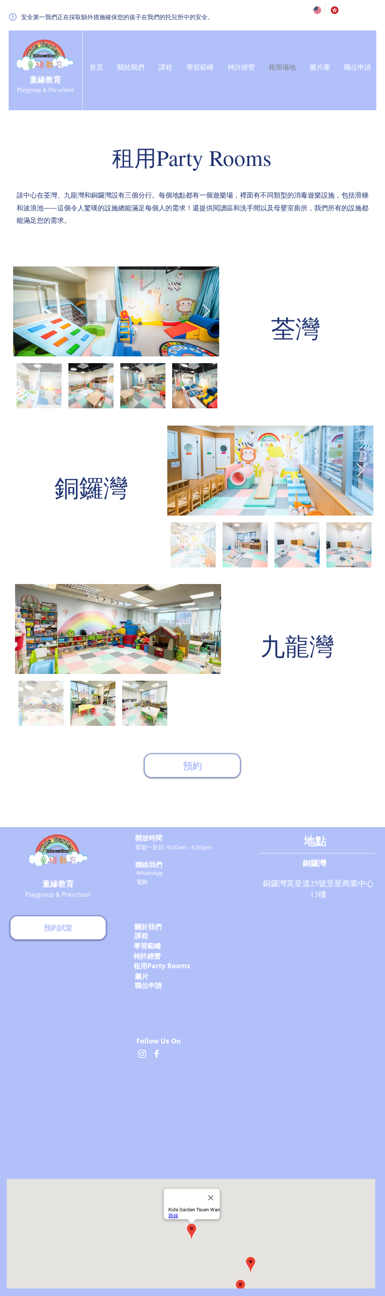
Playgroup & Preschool (57, 894)
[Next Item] (206, 311)
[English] (316, 10)
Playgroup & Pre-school (45, 89)
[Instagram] (141, 1053)
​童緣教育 (45, 79)
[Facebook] (156, 1053)
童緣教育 (58, 883)
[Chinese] (333, 10)
